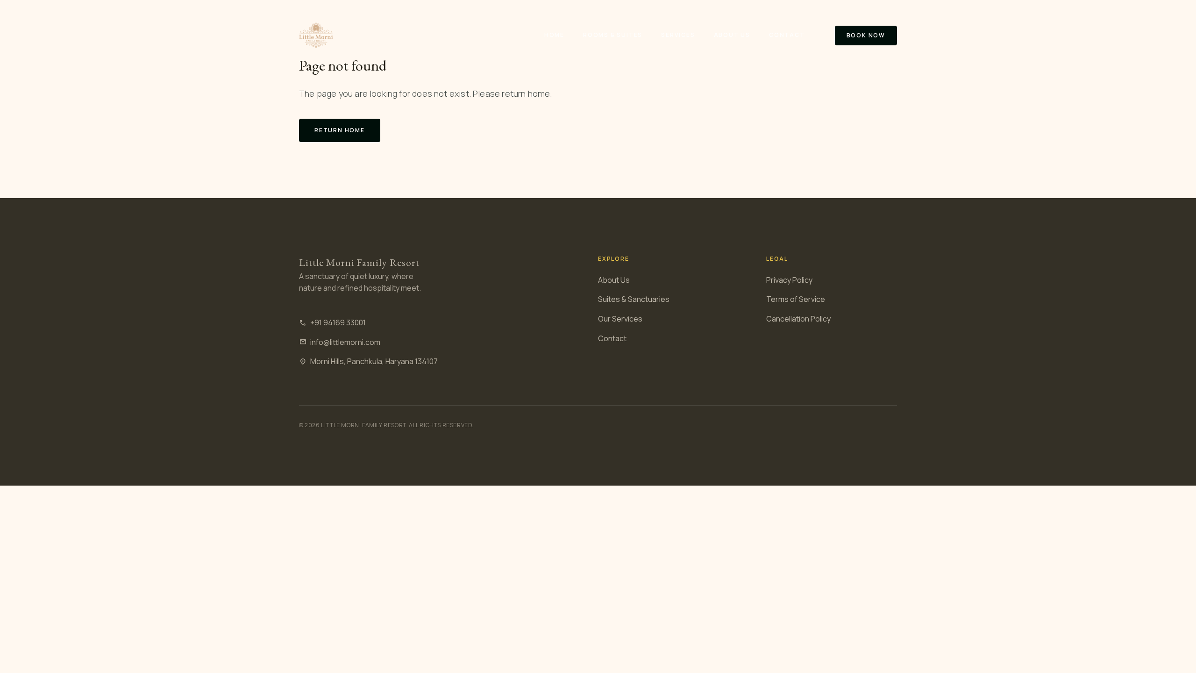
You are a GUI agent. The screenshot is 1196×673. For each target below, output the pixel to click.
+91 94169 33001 (332, 322)
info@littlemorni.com (339, 342)
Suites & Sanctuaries (633, 299)
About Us (732, 35)
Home (554, 35)
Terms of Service (795, 299)
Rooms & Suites (612, 35)
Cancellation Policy (798, 319)
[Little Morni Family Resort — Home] (316, 35)
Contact (787, 35)
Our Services (620, 319)
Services (678, 35)
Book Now (866, 35)
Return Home (339, 130)
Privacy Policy (789, 280)
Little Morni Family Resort (359, 262)
